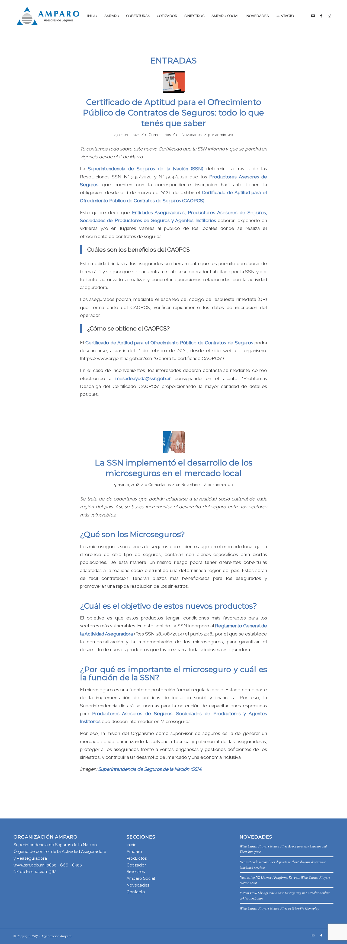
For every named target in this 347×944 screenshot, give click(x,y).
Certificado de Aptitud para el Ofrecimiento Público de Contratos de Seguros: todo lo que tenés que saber (173, 112)
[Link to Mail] (313, 16)
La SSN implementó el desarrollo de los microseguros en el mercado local (173, 468)
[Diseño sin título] (174, 82)
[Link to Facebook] (321, 16)
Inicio (132, 844)
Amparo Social (141, 878)
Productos (137, 858)
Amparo (134, 851)
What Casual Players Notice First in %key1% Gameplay (279, 908)
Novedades (192, 135)
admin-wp (224, 135)
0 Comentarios (158, 135)
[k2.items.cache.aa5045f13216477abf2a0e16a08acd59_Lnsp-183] (174, 442)
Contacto (136, 892)
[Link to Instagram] (329, 16)
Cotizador (136, 865)
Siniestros (136, 871)
